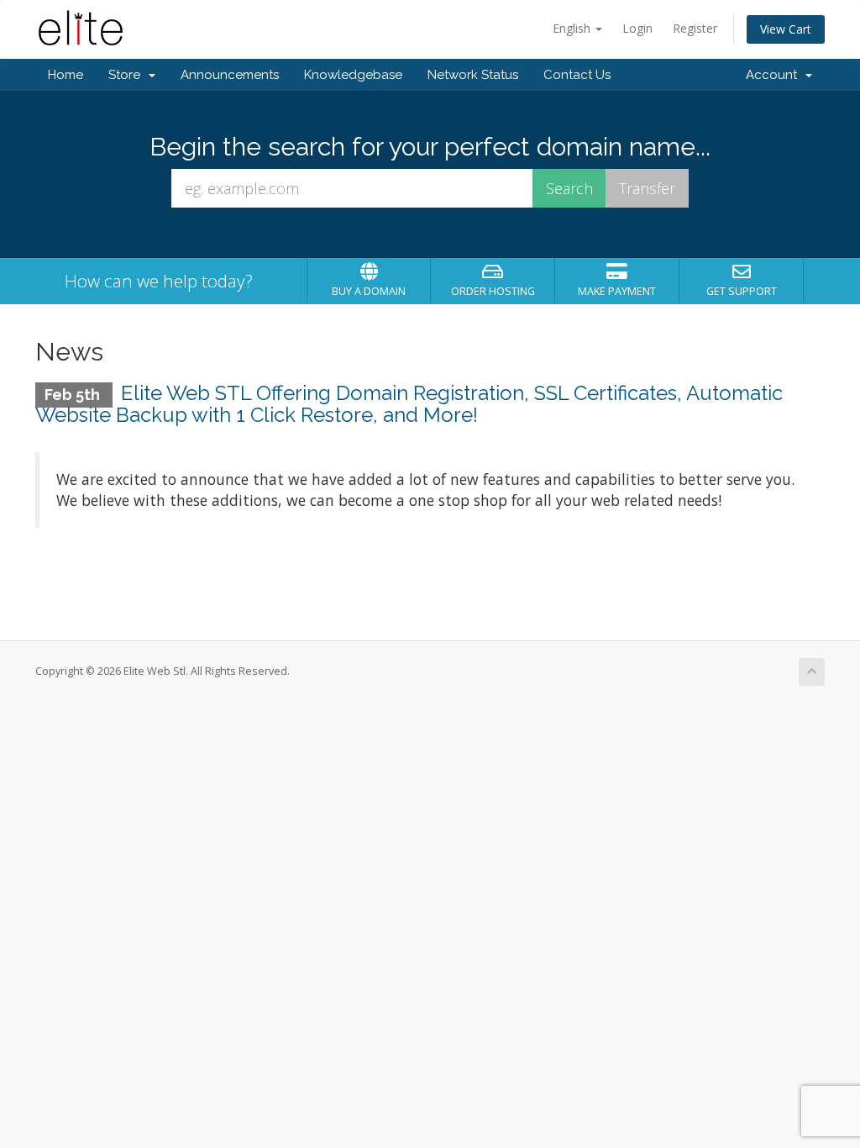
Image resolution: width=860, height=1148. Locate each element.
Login (637, 28)
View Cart (785, 29)
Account (775, 74)
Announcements (230, 74)
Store (127, 74)
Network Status (472, 74)
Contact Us (577, 74)
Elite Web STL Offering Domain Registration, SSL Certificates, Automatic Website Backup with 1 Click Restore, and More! (409, 404)
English (573, 28)
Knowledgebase (353, 74)
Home (65, 74)
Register (695, 28)
